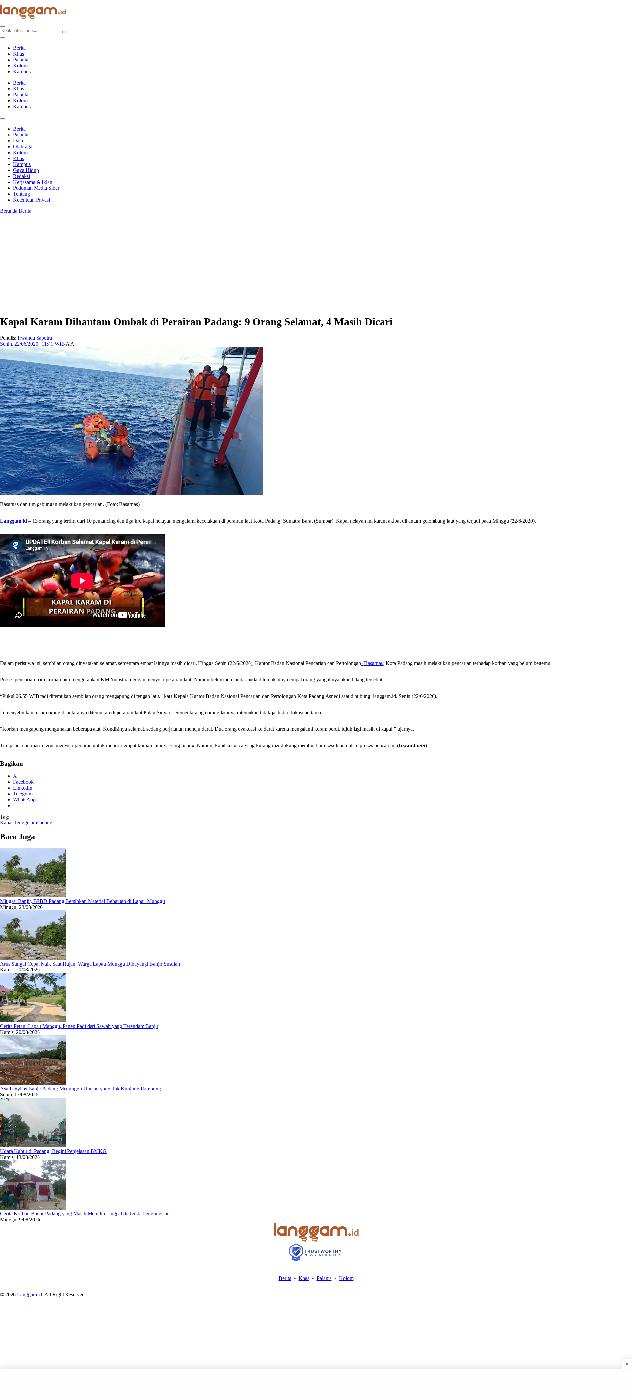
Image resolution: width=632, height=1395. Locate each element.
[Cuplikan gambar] (33, 895)
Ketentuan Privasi (31, 200)
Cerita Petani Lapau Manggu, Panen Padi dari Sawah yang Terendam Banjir (79, 1026)
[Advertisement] (316, 1381)
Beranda (8, 211)
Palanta (20, 59)
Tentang (21, 194)
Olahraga (22, 146)
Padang (44, 822)
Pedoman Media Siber (36, 188)
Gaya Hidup (26, 170)
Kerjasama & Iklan (32, 182)
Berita (19, 48)
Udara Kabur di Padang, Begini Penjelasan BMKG (53, 1151)
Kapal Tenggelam (18, 822)
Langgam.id (29, 1294)
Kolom (20, 65)
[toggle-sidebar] (2, 38)
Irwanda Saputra (35, 338)
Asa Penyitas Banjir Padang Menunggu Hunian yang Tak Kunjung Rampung (80, 1088)
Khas (18, 54)
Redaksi (21, 176)
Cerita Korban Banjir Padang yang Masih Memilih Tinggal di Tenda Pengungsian (85, 1213)
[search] (2, 26)
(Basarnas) (372, 663)
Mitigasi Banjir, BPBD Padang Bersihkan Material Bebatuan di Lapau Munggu (82, 901)
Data (18, 140)
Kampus (22, 71)
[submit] (64, 32)
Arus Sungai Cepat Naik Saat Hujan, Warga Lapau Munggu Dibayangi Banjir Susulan (90, 964)
